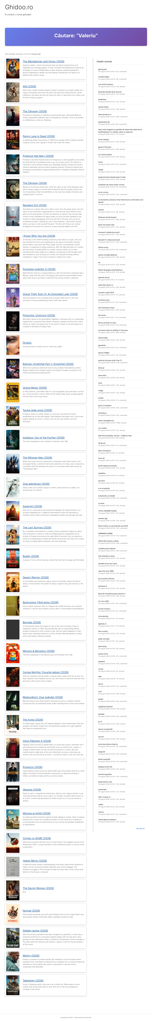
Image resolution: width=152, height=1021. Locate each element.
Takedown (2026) (33, 980)
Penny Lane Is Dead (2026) (39, 136)
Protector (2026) (32, 767)
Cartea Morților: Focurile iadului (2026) (46, 672)
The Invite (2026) (33, 719)
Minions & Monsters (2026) (39, 651)
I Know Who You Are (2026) (39, 235)
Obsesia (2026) (32, 789)
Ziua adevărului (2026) (36, 483)
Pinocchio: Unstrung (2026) (39, 315)
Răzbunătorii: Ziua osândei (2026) (43, 697)
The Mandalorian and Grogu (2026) (43, 61)
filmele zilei (36, 54)
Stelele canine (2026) (35, 930)
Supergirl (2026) (32, 506)
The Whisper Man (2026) (37, 457)
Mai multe (140, 828)
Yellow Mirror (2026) (35, 860)
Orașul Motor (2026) (35, 387)
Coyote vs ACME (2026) (37, 838)
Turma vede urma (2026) (37, 410)
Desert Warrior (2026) (36, 577)
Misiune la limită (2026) (37, 813)
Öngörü (27, 342)
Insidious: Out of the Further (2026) (44, 437)
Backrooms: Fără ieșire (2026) (41, 602)
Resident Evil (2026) (35, 205)
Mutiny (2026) (31, 955)
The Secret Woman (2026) (38, 888)
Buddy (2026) (31, 556)
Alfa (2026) (29, 86)
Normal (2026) (31, 910)
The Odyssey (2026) (35, 111)
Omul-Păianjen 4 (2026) (37, 740)
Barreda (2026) (32, 622)
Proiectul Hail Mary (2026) (38, 155)
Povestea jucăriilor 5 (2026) (39, 269)
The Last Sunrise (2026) (37, 527)
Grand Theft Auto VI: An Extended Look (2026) (50, 294)
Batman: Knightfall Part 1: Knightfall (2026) (48, 363)
